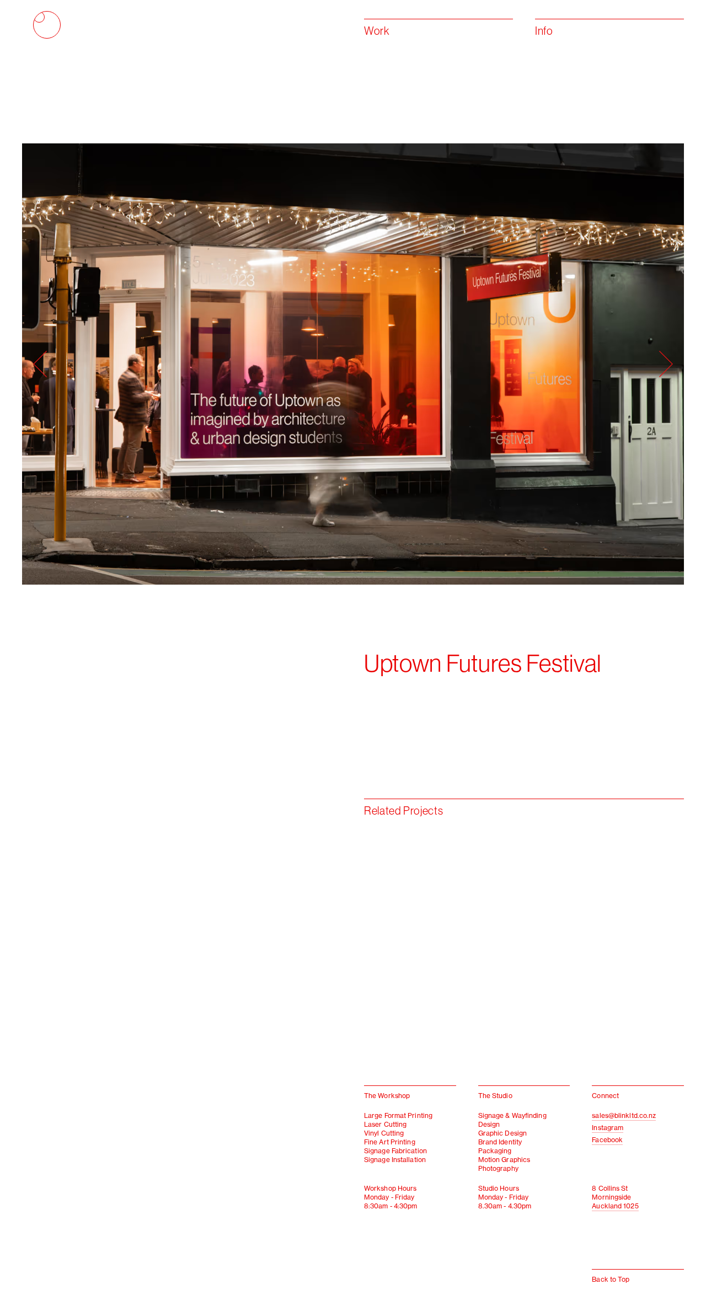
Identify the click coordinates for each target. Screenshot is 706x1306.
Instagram (607, 1127)
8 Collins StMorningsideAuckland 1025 (615, 1197)
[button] (187, 364)
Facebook (607, 1140)
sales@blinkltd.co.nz (624, 1115)
